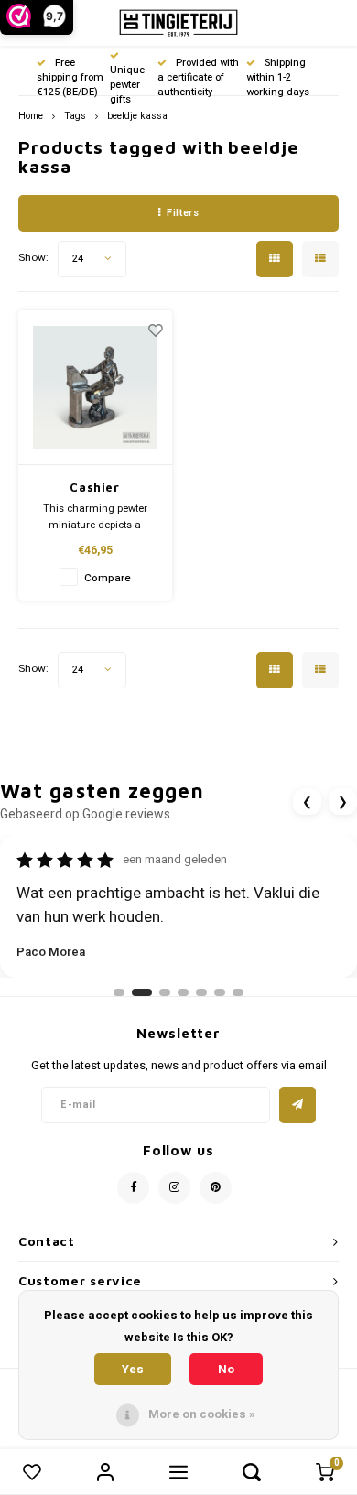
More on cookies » (201, 1414)
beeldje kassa (137, 116)
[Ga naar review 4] (183, 992)
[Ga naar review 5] (201, 992)
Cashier (95, 487)
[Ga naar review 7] (238, 992)
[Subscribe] (297, 1105)
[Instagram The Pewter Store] (174, 1188)
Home (30, 116)
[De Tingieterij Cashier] (95, 387)
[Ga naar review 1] (119, 992)
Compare (107, 578)
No (226, 1369)
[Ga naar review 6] (219, 992)
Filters (183, 213)
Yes (133, 1369)
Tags (75, 116)
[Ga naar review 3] (164, 992)
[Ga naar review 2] (142, 992)
